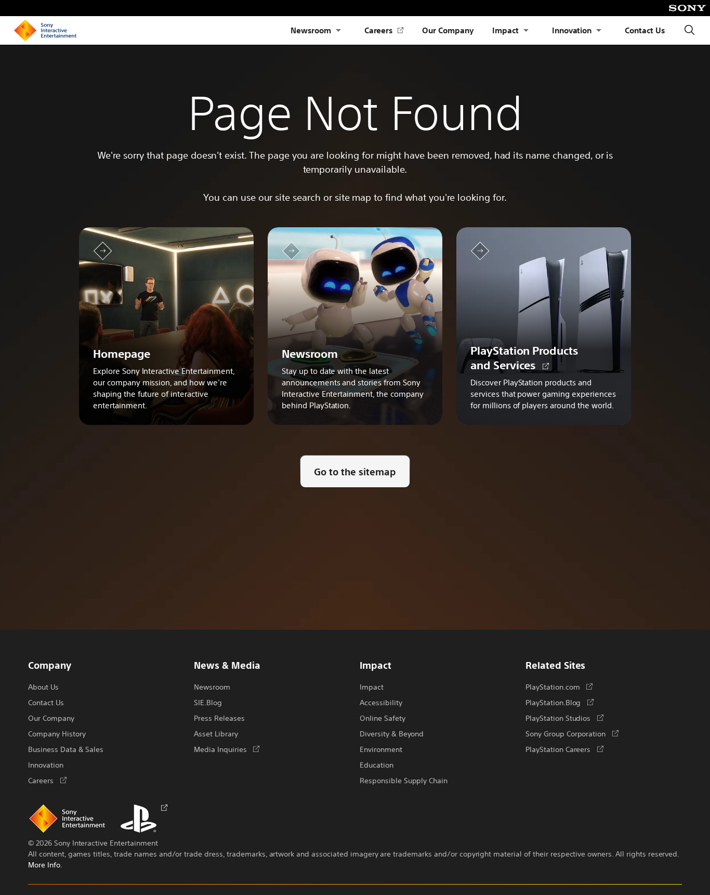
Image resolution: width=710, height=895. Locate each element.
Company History (56, 733)
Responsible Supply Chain (404, 780)
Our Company (448, 30)
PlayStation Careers (564, 749)
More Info (44, 864)
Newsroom (311, 30)
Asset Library (216, 733)
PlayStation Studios (564, 717)
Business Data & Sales (65, 749)
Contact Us (645, 30)
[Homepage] (45, 30)
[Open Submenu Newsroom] (338, 30)
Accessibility (381, 702)
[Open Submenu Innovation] (598, 30)
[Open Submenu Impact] (526, 30)
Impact (505, 30)
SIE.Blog (208, 702)
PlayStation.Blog (559, 702)
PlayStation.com (559, 686)
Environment (381, 749)
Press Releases (219, 717)
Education (376, 764)
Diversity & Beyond (392, 733)
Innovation (572, 30)
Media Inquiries (226, 749)
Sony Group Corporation (572, 733)
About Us (43, 686)
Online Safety (382, 717)
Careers (384, 30)
